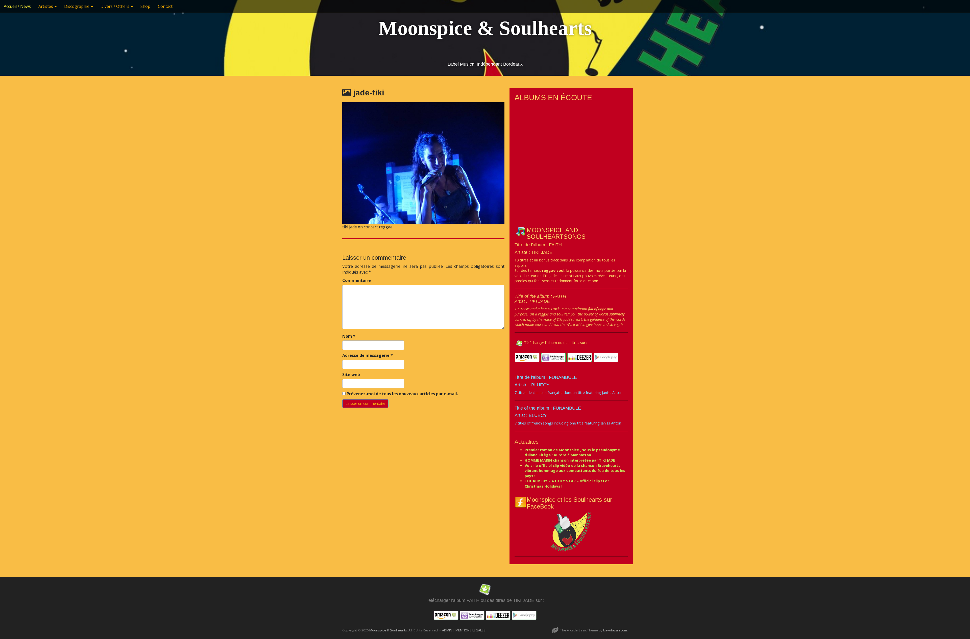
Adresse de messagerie (367, 355)
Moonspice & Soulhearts (485, 28)
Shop (145, 6)
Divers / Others (115, 6)
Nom (348, 336)
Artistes (46, 6)
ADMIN (447, 630)
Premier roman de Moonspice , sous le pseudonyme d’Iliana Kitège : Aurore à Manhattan (572, 452)
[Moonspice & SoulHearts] (571, 531)
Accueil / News (17, 6)
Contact (165, 6)
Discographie (77, 6)
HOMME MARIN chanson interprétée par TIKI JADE (570, 460)
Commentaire (356, 280)
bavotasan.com (615, 630)
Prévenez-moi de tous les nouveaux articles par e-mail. (402, 393)
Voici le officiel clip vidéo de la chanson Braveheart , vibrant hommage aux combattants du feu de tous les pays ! (575, 470)
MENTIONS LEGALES (470, 630)
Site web (351, 374)
